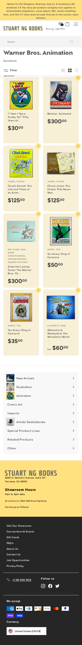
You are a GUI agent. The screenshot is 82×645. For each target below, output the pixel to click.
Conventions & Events (20, 531)
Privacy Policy (15, 565)
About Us (12, 548)
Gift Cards (13, 537)
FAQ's (10, 543)
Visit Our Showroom (19, 525)
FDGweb (24, 507)
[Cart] (67, 24)
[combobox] (41, 42)
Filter (13, 70)
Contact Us (13, 554)
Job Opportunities (18, 560)
